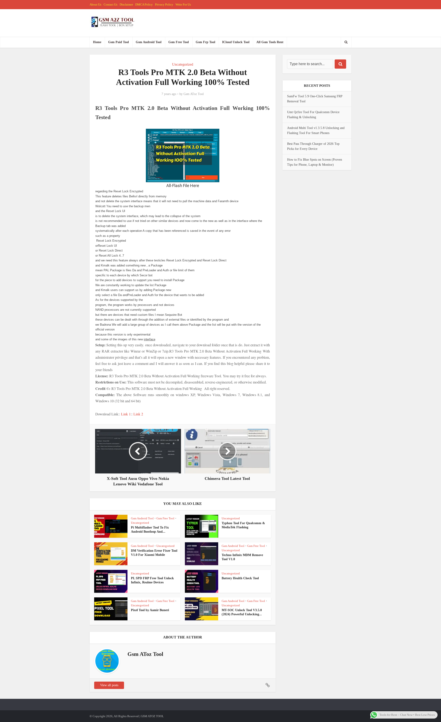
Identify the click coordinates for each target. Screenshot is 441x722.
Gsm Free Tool (178, 42)
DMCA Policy (144, 4)
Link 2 (138, 413)
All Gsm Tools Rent (269, 42)
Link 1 (126, 413)
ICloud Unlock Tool (235, 42)
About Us (95, 4)
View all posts (109, 685)
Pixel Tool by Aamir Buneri (150, 610)
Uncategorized (182, 64)
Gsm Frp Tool (205, 42)
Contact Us (110, 4)
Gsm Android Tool (148, 42)
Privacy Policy (164, 4)
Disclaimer (126, 4)
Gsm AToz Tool (194, 94)
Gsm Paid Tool (118, 42)
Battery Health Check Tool (240, 578)
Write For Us (183, 4)
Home (97, 42)
